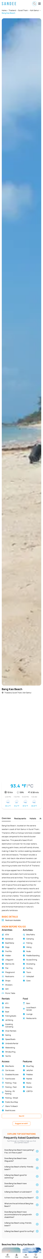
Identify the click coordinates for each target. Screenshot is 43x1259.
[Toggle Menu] (39, 3)
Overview (6, 818)
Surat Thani (23, 10)
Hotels (33, 818)
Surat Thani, (17, 692)
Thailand (12, 10)
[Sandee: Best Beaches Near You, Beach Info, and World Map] (9, 3)
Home (4, 10)
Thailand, (8, 692)
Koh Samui (34, 10)
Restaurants (20, 818)
